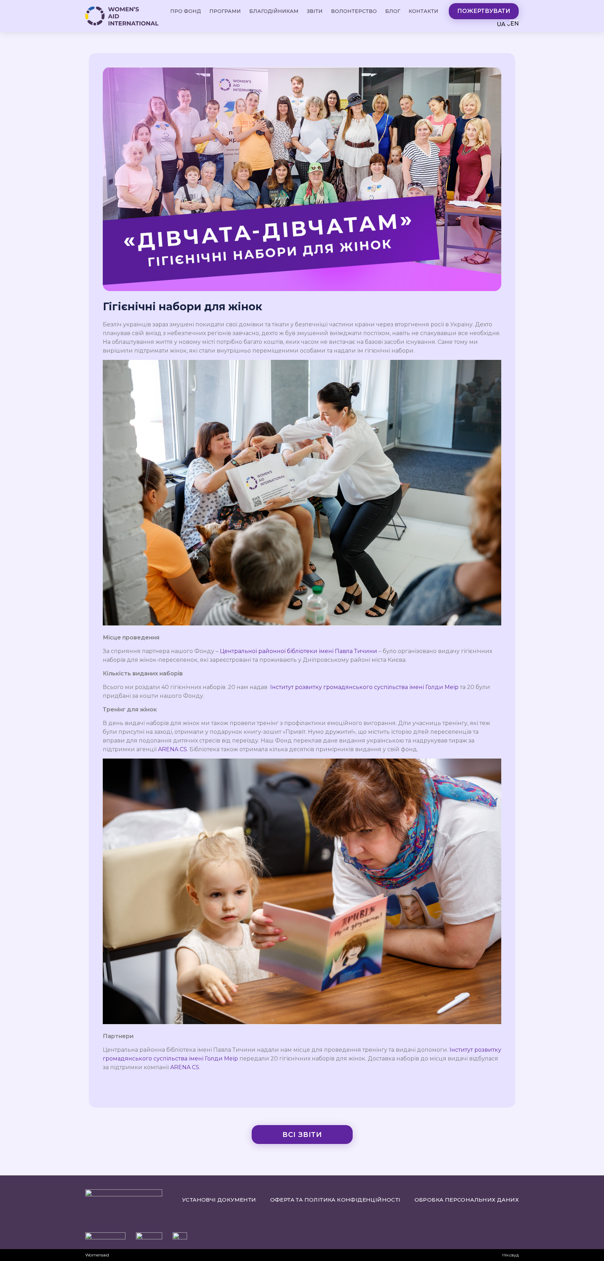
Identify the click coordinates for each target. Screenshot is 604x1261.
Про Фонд (185, 11)
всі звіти (302, 1134)
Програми (225, 11)
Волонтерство (354, 11)
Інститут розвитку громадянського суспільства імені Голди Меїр (364, 687)
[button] (484, 11)
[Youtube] (466, 1236)
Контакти (423, 11)
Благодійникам (274, 11)
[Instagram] (488, 1236)
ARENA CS (172, 749)
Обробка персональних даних (467, 1199)
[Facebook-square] (510, 1236)
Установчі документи (219, 1199)
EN (514, 23)
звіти (315, 11)
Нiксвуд (510, 1255)
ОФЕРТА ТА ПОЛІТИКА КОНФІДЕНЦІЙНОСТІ (335, 1199)
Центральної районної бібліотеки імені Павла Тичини (298, 651)
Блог (392, 11)
